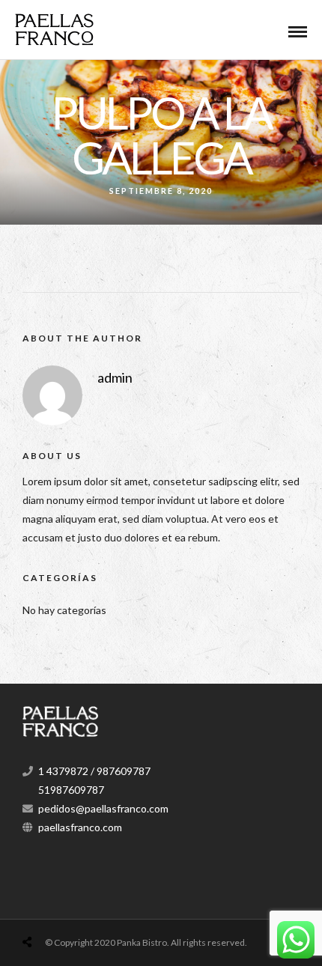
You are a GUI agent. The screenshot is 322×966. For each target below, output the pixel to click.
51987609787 (71, 789)
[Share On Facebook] (44, 906)
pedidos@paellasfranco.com (103, 808)
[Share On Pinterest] (86, 906)
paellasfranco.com (80, 827)
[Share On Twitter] (65, 906)
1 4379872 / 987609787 (94, 771)
